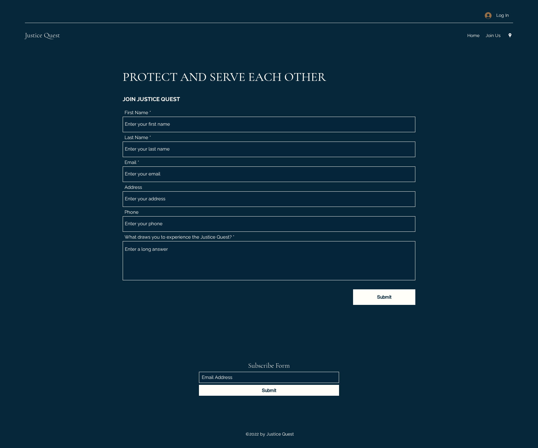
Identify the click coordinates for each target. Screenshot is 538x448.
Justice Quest (42, 35)
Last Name (136, 137)
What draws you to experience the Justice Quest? (178, 237)
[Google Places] (510, 35)
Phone (132, 212)
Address (133, 187)
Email (130, 162)
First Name (136, 112)
